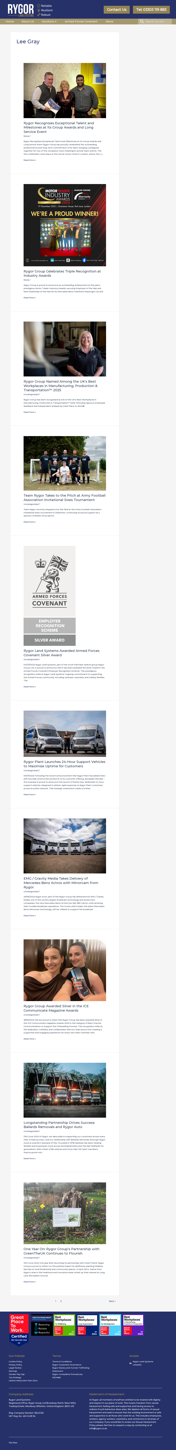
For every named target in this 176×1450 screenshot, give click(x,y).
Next (112, 1301)
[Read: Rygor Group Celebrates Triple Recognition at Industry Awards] (65, 225)
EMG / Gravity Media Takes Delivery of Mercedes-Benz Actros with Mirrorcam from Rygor (61, 882)
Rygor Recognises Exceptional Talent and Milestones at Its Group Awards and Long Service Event (59, 127)
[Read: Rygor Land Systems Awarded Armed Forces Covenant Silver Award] (50, 595)
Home (10, 21)
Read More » (30, 160)
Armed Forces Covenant (81, 21)
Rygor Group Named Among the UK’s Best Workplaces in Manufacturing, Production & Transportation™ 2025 (61, 385)
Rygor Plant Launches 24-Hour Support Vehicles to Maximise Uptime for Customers (64, 764)
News (109, 21)
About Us (28, 21)
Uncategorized (31, 394)
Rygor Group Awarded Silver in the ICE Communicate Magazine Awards (56, 1008)
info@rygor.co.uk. (98, 1428)
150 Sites (13, 1442)
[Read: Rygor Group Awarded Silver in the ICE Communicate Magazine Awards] (65, 970)
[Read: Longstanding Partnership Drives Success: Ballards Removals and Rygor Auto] (65, 1090)
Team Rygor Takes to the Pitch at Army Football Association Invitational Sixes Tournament (65, 497)
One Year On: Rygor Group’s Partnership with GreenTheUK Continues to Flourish (61, 1251)
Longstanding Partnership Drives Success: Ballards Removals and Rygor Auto (59, 1125)
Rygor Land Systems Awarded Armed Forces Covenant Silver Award (61, 653)
